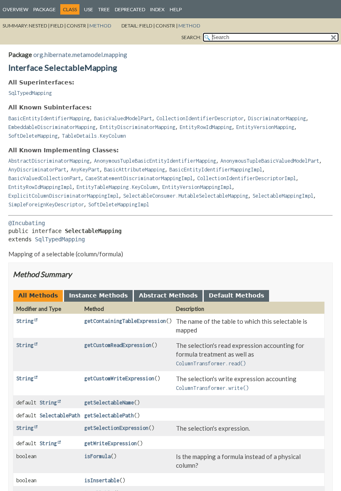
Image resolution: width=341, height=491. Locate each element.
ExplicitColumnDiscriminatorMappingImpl (63, 196)
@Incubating (26, 223)
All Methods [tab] (38, 295)
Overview (15, 9)
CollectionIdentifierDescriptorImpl (246, 178)
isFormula (97, 456)
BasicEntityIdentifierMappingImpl (215, 169)
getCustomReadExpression (117, 345)
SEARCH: (191, 37)
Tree (104, 9)
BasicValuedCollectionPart (44, 178)
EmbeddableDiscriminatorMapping (52, 127)
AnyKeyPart (85, 169)
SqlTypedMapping (30, 93)
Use (88, 9)
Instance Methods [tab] (98, 295)
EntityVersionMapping (265, 127)
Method (100, 25)
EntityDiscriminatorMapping (137, 127)
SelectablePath (60, 415)
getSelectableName (109, 402)
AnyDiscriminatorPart (37, 169)
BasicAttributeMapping (134, 169)
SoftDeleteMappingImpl (118, 204)
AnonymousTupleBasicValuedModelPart (269, 161)
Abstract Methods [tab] (168, 295)
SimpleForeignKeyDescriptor (46, 204)
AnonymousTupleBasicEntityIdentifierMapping (155, 161)
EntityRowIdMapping (206, 127)
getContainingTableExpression (125, 321)
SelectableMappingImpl (283, 196)
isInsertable (101, 480)
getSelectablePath (109, 415)
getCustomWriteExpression (119, 378)
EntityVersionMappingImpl (197, 187)
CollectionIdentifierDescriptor (200, 118)
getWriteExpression (110, 443)
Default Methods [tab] (236, 295)
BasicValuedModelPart (123, 118)
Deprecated (130, 9)
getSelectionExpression (116, 428)
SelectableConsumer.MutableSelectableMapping (185, 196)
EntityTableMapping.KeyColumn (117, 187)
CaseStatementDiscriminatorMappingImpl (139, 178)
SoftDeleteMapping (33, 136)
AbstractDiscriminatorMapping (49, 161)
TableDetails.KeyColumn (94, 136)
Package (44, 9)
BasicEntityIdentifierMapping (49, 118)
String (25, 321)
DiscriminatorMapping (277, 118)
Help (176, 9)
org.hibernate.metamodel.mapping (80, 54)
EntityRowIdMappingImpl (40, 187)
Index (157, 9)
